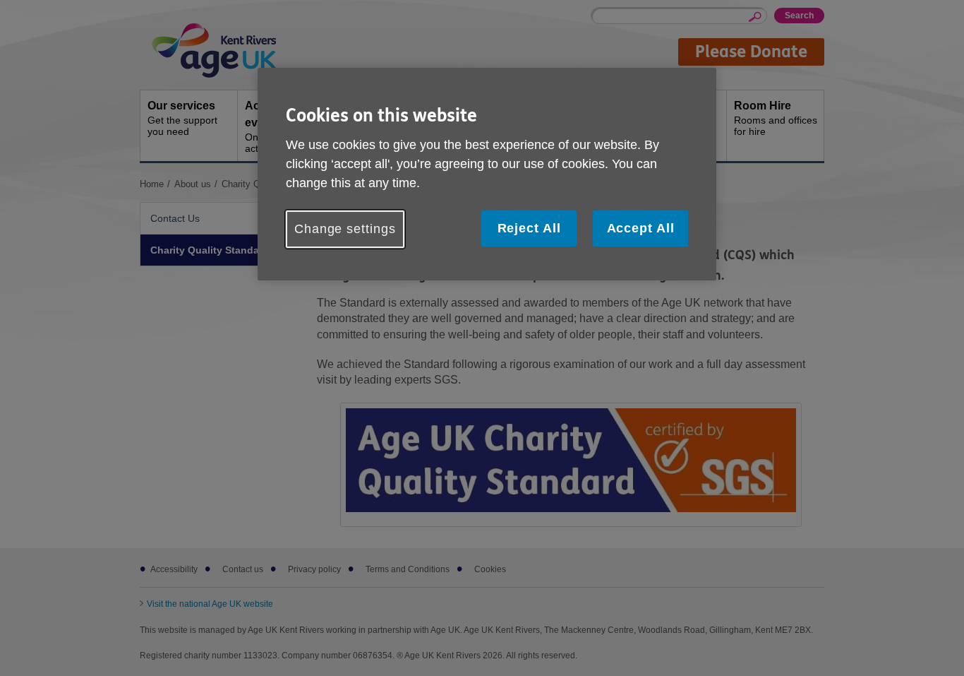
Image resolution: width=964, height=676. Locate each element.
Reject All (529, 228)
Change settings (345, 229)
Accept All (641, 228)
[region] (487, 174)
